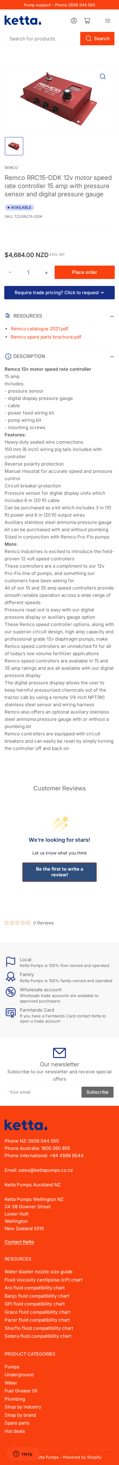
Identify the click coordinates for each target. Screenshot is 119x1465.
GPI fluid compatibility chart (35, 1304)
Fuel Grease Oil (21, 1391)
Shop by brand (20, 1415)
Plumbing (15, 1399)
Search (102, 38)
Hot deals (15, 1431)
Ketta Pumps (47, 1457)
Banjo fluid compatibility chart (37, 1296)
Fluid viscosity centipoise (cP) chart (43, 1280)
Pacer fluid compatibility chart (37, 1320)
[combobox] (59, 38)
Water (11, 1383)
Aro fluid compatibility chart (35, 1288)
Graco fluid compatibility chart (37, 1312)
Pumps (12, 1367)
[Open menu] (107, 20)
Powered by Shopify (82, 1457)
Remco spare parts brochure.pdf (46, 337)
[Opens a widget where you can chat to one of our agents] (23, 1454)
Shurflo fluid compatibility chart (39, 1328)
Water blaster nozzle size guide (39, 1271)
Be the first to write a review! (59, 872)
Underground (19, 1374)
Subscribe (97, 1092)
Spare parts (17, 1423)
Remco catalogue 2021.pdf (39, 329)
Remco (11, 167)
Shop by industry (23, 1407)
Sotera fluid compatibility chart (38, 1336)
